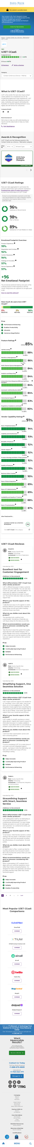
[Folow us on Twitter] (18, 1082)
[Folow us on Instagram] (10, 1086)
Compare (17, 931)
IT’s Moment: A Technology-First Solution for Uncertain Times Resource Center (17, 1028)
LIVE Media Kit (17, 1112)
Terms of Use (17, 1103)
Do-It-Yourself (17, 1116)
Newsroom (17, 1099)
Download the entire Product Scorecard (14, 190)
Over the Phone (17, 1118)
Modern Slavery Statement (17, 1106)
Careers (17, 1098)
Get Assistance (9, 126)
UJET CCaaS (4, 39)
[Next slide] (31, 170)
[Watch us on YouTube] (14, 1082)
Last (21, 895)
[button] (17, 1143)
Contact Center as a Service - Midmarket (17, 37)
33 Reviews (5, 65)
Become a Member (16, 1053)
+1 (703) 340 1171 (17, 1033)
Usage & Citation (17, 1102)
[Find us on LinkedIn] (10, 1082)
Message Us (16, 1076)
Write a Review (19, 65)
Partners (17, 1110)
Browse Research (17, 1125)
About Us (17, 1096)
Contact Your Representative (17, 27)
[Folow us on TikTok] (14, 1086)
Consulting (17, 1120)
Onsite (17, 1119)
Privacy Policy (17, 1105)
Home (3, 37)
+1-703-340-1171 (17, 1072)
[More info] (14, 243)
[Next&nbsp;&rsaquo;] (18, 895)
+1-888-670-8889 (16, 1067)
